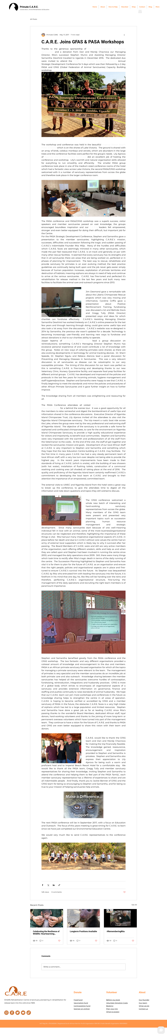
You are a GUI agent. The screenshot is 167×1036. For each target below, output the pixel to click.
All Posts (33, 19)
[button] (140, 11)
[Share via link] (59, 885)
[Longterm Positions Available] (83, 918)
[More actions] (124, 34)
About (142, 992)
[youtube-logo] (23, 1012)
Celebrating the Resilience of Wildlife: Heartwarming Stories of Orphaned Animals (46, 932)
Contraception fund (82, 1006)
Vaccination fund (81, 1003)
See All (134, 905)
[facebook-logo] (12, 1012)
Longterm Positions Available (83, 931)
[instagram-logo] (6, 1012)
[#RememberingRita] (120, 918)
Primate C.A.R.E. (29, 6)
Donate (78, 992)
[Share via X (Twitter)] (48, 885)
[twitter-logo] (17, 1012)
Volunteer (111, 992)
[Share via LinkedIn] (54, 885)
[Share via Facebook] (42, 885)
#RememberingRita (116, 931)
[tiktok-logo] (28, 1012)
